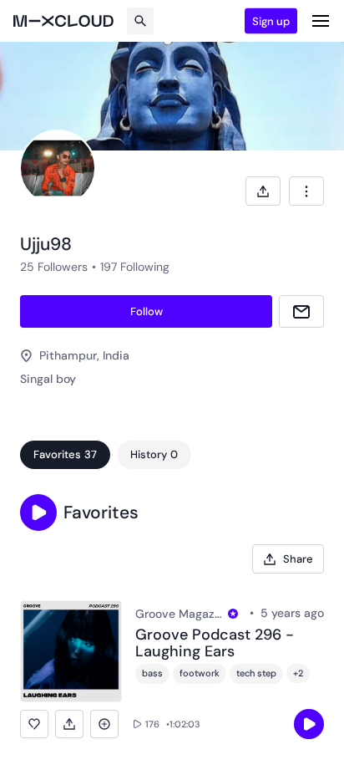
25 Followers (54, 266)
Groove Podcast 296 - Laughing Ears (214, 643)
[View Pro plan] (233, 614)
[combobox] (306, 191)
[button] (38, 512)
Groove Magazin (179, 613)
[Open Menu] (321, 21)
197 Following (134, 266)
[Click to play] (309, 724)
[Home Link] (63, 21)
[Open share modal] (263, 191)
